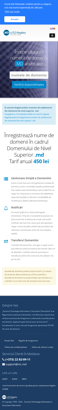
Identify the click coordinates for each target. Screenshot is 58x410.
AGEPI (4, 379)
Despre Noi (9, 340)
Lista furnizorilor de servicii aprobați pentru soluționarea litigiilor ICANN (29, 387)
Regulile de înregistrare (28, 340)
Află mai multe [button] (12, 11)
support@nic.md (16, 364)
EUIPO (14, 379)
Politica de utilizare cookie (42, 347)
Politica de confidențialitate (16, 347)
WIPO (24, 379)
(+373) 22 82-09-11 (17, 359)
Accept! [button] (15, 19)
